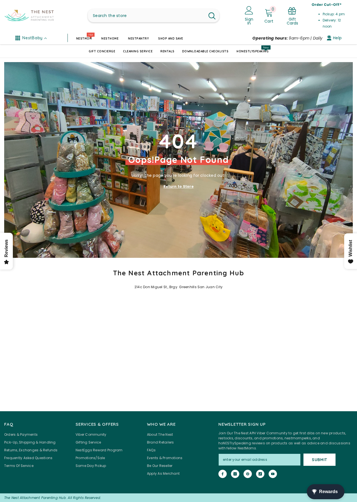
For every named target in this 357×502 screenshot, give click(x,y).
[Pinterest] (247, 474)
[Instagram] (235, 474)
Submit (319, 459)
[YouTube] (273, 474)
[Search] (153, 15)
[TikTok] (260, 474)
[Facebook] (222, 474)
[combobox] (146, 15)
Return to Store (178, 186)
